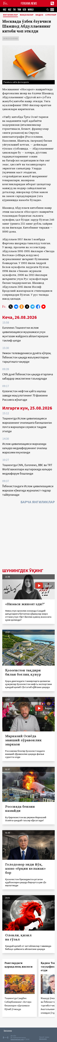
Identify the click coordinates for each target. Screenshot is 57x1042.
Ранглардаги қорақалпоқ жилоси (19, 964)
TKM (19, 9)
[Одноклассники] (21, 307)
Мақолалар (27, 15)
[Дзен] (27, 307)
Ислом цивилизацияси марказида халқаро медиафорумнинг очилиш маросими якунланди (24, 448)
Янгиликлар (10, 15)
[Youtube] (43, 307)
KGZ (9, 9)
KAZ (4, 9)
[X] (11, 307)
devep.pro (43, 1039)
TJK (14, 9)
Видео (39, 15)
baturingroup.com (17, 1039)
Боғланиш (8, 1030)
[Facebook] (38, 307)
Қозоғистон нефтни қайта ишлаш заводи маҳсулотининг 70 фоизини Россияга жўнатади (25, 395)
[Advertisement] (28, 537)
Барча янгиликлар (38, 502)
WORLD (30, 9)
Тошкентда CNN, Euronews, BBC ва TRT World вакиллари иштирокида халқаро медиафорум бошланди (27, 469)
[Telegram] (32, 307)
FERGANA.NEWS (29, 3)
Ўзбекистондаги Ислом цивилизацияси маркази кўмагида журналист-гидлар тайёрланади (27, 490)
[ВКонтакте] (16, 307)
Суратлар (50, 15)
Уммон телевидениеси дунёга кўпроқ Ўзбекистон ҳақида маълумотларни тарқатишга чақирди (26, 357)
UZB (24, 9)
